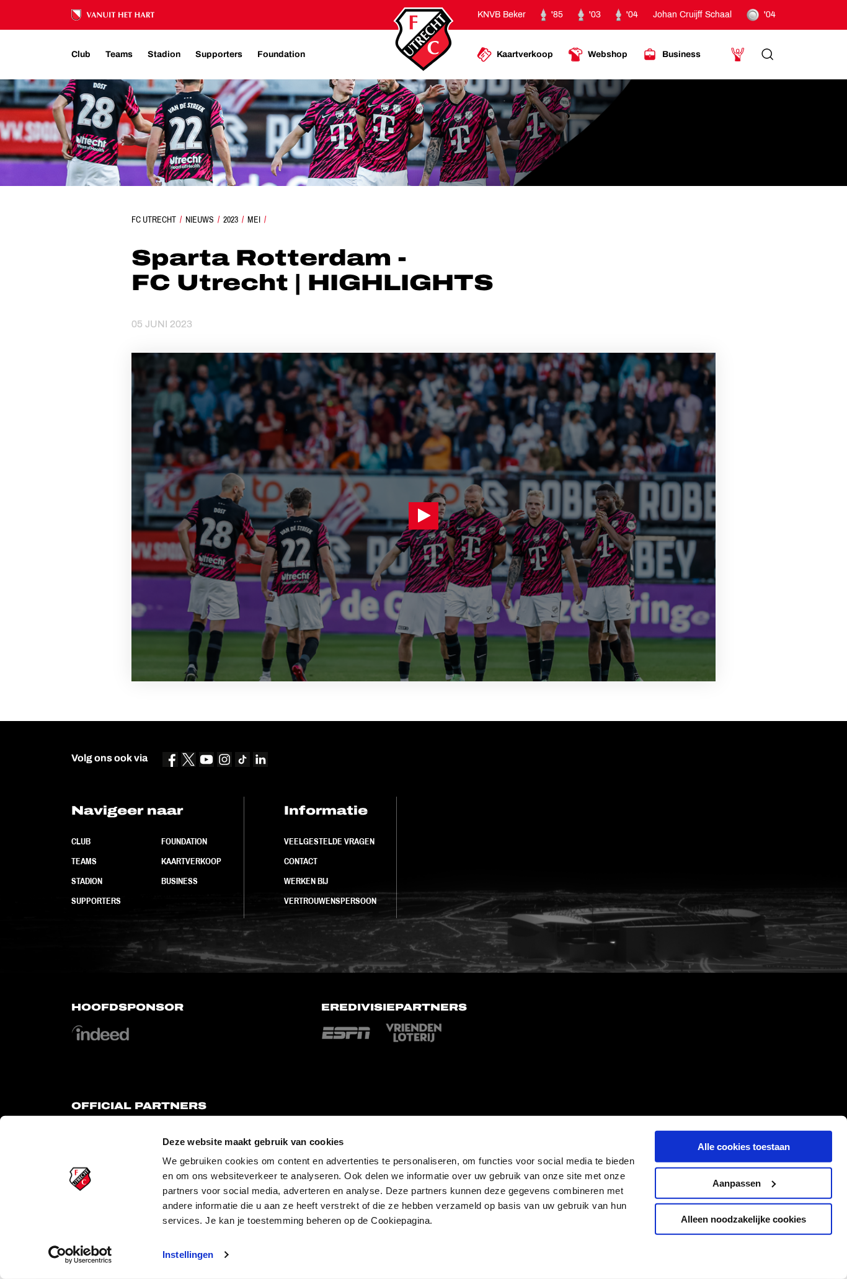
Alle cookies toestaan (744, 1146)
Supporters (96, 900)
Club (81, 841)
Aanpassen (736, 1182)
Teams (84, 861)
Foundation (184, 841)
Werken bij (306, 881)
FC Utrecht (153, 219)
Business (179, 881)
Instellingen (187, 1254)
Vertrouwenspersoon (330, 900)
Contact (300, 861)
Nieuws (199, 219)
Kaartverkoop (191, 861)
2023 (230, 219)
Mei (253, 219)
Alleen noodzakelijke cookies (743, 1219)
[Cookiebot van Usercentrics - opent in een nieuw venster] (80, 1255)
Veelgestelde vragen (329, 841)
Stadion (86, 881)
